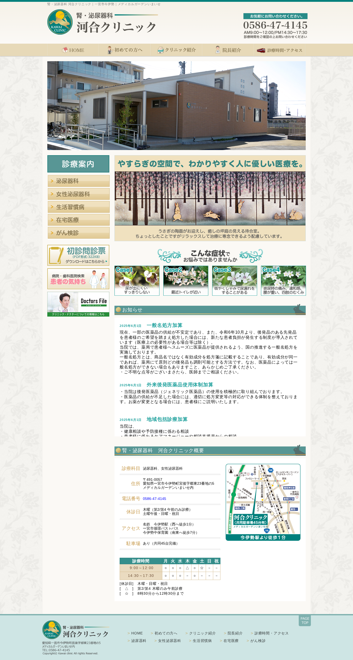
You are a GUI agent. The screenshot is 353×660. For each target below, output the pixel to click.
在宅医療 (79, 220)
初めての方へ (125, 50)
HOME (73, 50)
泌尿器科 (79, 181)
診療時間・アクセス (280, 50)
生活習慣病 (79, 207)
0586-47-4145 (154, 499)
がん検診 (79, 233)
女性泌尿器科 (79, 194)
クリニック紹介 (176, 50)
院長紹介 (228, 50)
